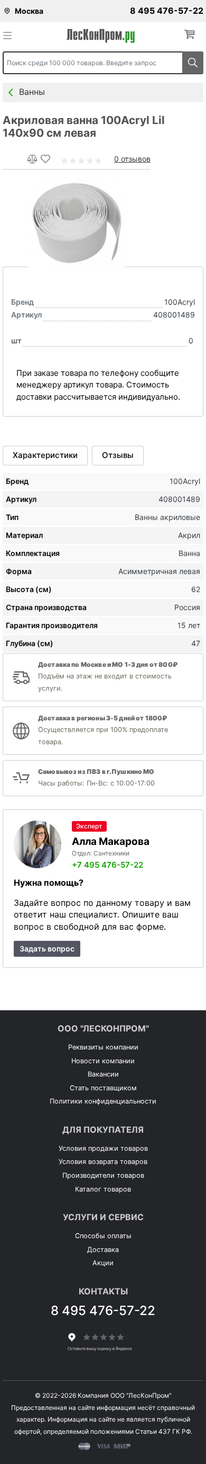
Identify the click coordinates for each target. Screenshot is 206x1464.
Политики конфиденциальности (103, 1101)
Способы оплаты (103, 1236)
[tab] (45, 455)
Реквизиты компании (103, 1047)
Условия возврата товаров (103, 1162)
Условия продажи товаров (103, 1148)
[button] (191, 34)
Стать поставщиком (103, 1088)
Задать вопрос (47, 948)
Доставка (103, 1250)
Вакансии (103, 1074)
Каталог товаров (103, 1189)
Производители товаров (103, 1175)
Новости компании (103, 1061)
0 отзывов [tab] (132, 158)
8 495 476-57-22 (166, 11)
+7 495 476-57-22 (107, 865)
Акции (103, 1263)
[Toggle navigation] (10, 35)
